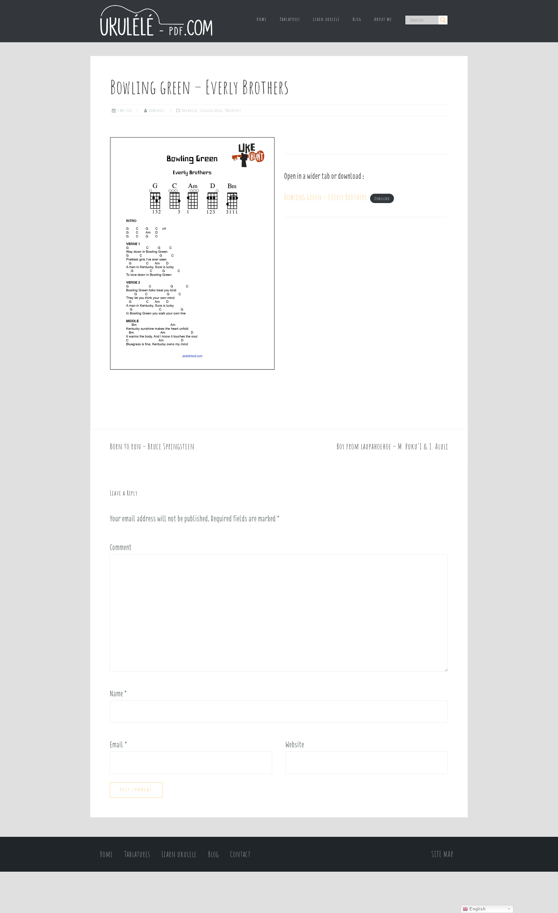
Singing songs (211, 110)
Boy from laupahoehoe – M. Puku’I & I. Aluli (392, 446)
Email (118, 744)
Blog (357, 19)
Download (382, 198)
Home (262, 19)
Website (294, 744)
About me (383, 19)
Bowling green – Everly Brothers (325, 197)
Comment (121, 547)
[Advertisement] (366, 284)
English (477, 909)
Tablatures (290, 19)
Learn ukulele (326, 19)
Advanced (189, 110)
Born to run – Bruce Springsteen (152, 446)
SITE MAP (442, 854)
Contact (240, 854)
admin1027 (157, 110)
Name (118, 693)
